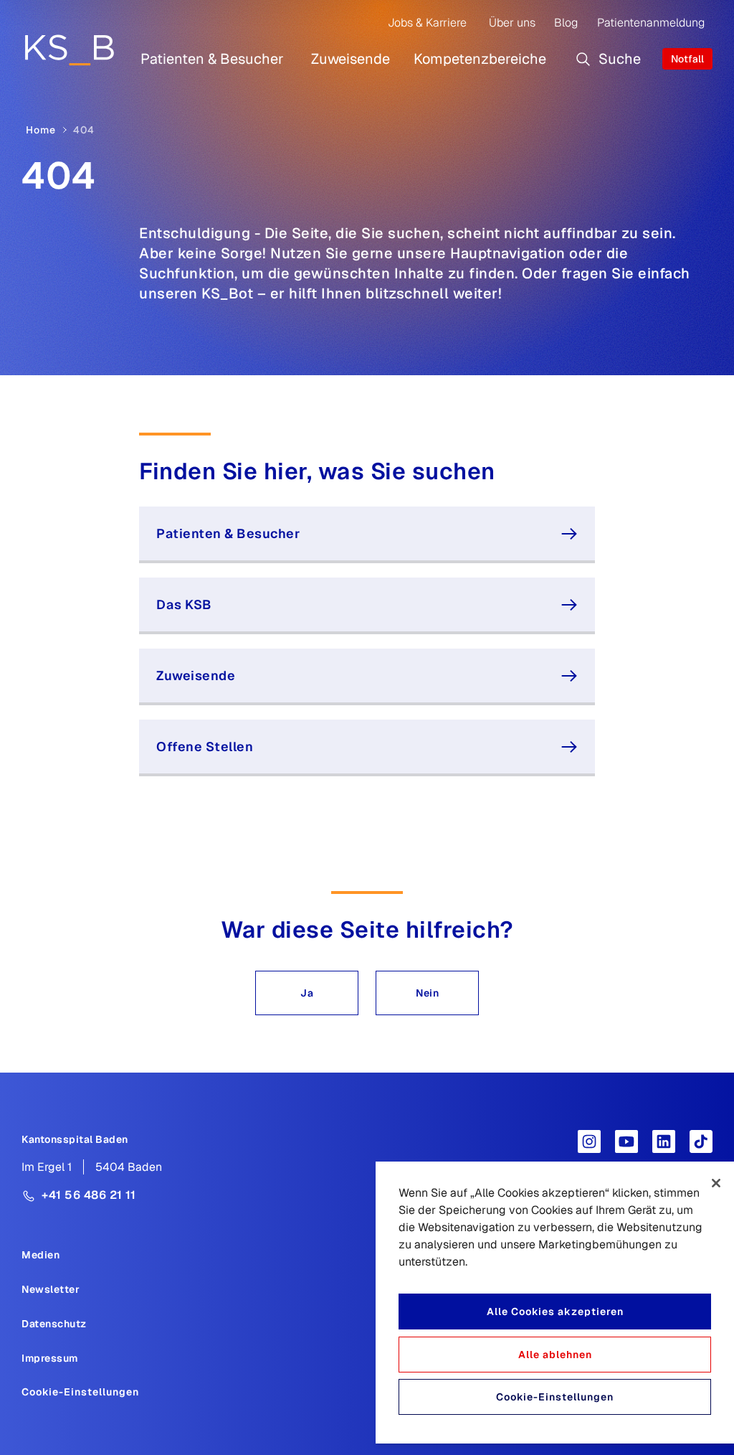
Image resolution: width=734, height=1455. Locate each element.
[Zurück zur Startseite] (69, 49)
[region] (555, 1303)
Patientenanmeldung (651, 22)
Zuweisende (350, 59)
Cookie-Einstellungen (80, 1392)
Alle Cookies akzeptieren (555, 1311)
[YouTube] (626, 1141)
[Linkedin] (663, 1141)
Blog (566, 22)
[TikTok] (701, 1141)
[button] (306, 993)
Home (41, 130)
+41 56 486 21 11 (88, 1194)
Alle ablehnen (555, 1354)
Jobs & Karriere (427, 22)
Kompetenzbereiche (480, 59)
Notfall (687, 58)
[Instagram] (589, 1141)
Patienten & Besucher (212, 59)
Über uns (512, 22)
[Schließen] (716, 1183)
